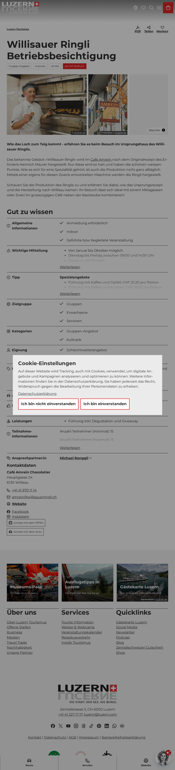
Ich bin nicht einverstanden (48, 403)
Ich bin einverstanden (105, 403)
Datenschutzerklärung (37, 394)
